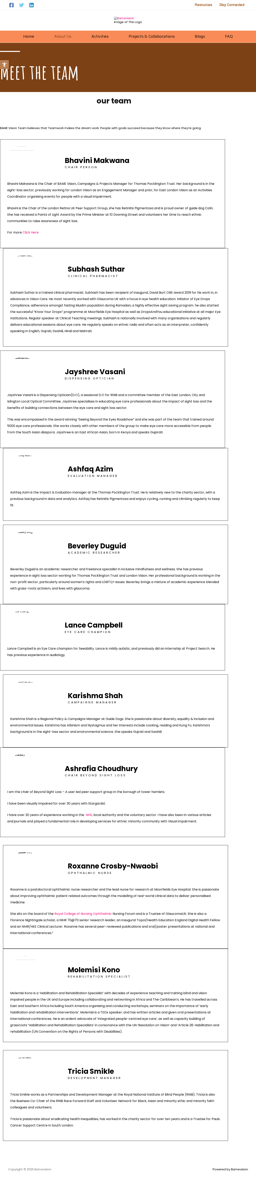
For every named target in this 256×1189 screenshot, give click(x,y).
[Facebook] (11, 5)
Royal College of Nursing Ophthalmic (83, 913)
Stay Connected (231, 5)
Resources (203, 5)
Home (28, 36)
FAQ (229, 36)
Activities (100, 36)
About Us (62, 36)
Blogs (200, 36)
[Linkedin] (31, 5)
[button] (4, 64)
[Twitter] (21, 5)
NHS (89, 815)
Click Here (31, 232)
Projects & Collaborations (152, 36)
